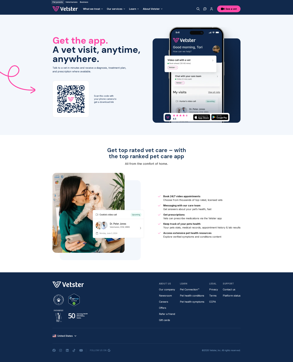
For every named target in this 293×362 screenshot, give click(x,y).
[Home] (65, 8)
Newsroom (165, 295)
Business (84, 2)
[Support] (205, 9)
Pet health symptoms (192, 301)
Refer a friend (167, 313)
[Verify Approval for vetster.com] (74, 300)
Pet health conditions (192, 295)
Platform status (232, 295)
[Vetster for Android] (219, 117)
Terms (213, 295)
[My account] (211, 9)
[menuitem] (93, 9)
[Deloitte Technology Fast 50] (78, 315)
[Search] (198, 9)
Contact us (229, 289)
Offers (162, 307)
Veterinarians (71, 2)
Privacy (213, 289)
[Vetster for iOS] (201, 117)
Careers (163, 301)
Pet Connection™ (189, 289)
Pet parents (57, 2)
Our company (167, 289)
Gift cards (164, 320)
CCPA (212, 301)
